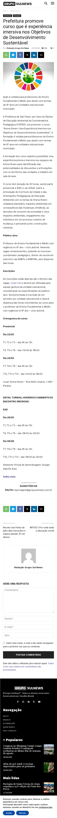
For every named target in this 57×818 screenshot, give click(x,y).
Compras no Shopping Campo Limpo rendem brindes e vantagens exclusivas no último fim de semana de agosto (22, 750)
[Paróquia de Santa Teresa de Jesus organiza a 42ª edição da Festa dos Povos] (49, 787)
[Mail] (28, 702)
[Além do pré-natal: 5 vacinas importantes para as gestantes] (49, 767)
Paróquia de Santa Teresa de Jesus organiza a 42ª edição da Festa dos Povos (21, 787)
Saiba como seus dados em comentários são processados (28, 666)
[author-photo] (28, 563)
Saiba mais (9, 476)
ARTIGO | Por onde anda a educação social (42, 529)
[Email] (41, 55)
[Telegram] (13, 55)
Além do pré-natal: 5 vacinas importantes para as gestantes (19, 765)
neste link (15, 283)
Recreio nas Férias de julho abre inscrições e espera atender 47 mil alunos (14, 532)
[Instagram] (23, 702)
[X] (27, 55)
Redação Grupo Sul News (18, 48)
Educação (17, 16)
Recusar (22, 813)
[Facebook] (20, 55)
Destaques (15, 11)
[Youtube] (39, 702)
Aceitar (9, 813)
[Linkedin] (34, 55)
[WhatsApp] (6, 55)
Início (5, 11)
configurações (45, 807)
